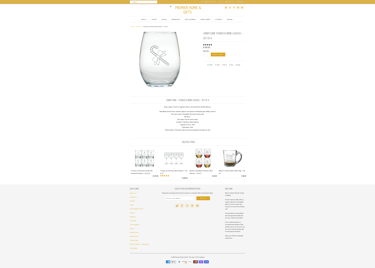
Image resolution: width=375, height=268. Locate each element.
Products (138, 26)
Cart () (230, 2)
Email (238, 65)
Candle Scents (134, 232)
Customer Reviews (208, 2)
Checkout (240, 2)
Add (232, 65)
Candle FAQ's (134, 236)
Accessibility (133, 248)
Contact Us (133, 197)
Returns (132, 213)
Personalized (176, 19)
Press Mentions (134, 224)
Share (218, 65)
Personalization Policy (136, 209)
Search (132, 228)
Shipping (132, 217)
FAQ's (132, 205)
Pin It (225, 65)
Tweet (210, 65)
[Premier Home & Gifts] (187, 9)
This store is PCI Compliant (196, 257)
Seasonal (230, 19)
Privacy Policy (134, 240)
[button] (207, 45)
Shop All (143, 19)
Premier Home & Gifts (181, 257)
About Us (133, 193)
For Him (164, 19)
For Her (154, 19)
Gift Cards (133, 220)
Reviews (132, 201)
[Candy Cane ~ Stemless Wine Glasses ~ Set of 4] (158, 59)
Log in (220, 2)
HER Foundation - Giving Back (139, 244)
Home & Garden (205, 19)
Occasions (218, 19)
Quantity (206, 51)
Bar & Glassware (190, 19)
